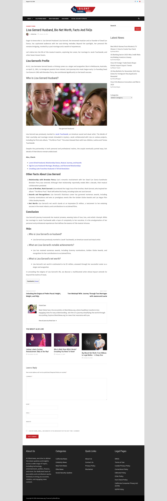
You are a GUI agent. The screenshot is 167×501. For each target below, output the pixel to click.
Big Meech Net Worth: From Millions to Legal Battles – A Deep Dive (94, 354)
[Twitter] (137, 1)
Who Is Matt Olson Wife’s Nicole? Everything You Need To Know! (65, 350)
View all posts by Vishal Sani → (48, 320)
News (29, 18)
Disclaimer (89, 469)
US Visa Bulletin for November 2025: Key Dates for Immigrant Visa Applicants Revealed (125, 73)
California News (40, 18)
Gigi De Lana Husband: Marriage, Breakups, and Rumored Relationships (55, 166)
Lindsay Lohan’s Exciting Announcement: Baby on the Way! (37, 350)
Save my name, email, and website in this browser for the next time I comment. (54, 431)
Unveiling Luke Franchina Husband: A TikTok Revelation (49, 169)
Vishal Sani (33, 34)
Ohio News (65, 18)
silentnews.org (41, 498)
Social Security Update (79, 18)
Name (28, 404)
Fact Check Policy (121, 480)
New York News (54, 18)
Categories (114, 95)
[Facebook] (135, 1)
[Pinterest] (140, 1)
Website (28, 421)
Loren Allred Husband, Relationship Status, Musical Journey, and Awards (55, 163)
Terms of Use (119, 462)
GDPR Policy (119, 489)
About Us (88, 459)
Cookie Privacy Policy (122, 466)
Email (28, 413)
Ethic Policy (119, 476)
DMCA (117, 459)
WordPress (56, 498)
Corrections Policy (121, 469)
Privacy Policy (90, 466)
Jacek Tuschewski (61, 134)
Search (113, 25)
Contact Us (89, 462)
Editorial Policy (120, 473)
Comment (29, 376)
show (36, 281)
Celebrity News (30, 26)
